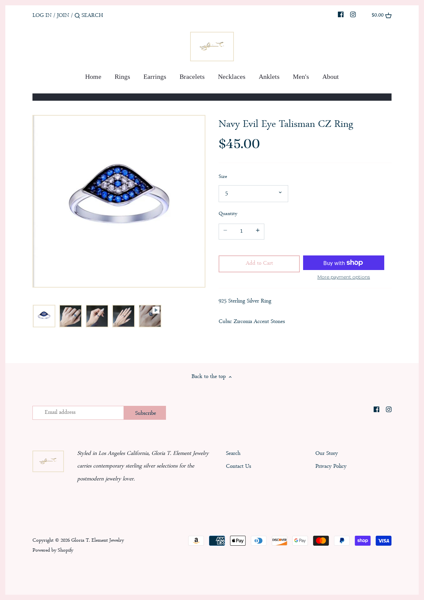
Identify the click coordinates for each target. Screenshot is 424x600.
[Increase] (257, 232)
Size (223, 177)
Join (63, 15)
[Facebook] (341, 15)
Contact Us (238, 466)
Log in (42, 15)
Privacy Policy (330, 466)
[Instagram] (353, 15)
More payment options (343, 277)
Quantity (228, 214)
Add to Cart (259, 263)
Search (233, 453)
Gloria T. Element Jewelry (97, 540)
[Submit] (77, 18)
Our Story (326, 453)
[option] (44, 316)
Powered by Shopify (52, 550)
